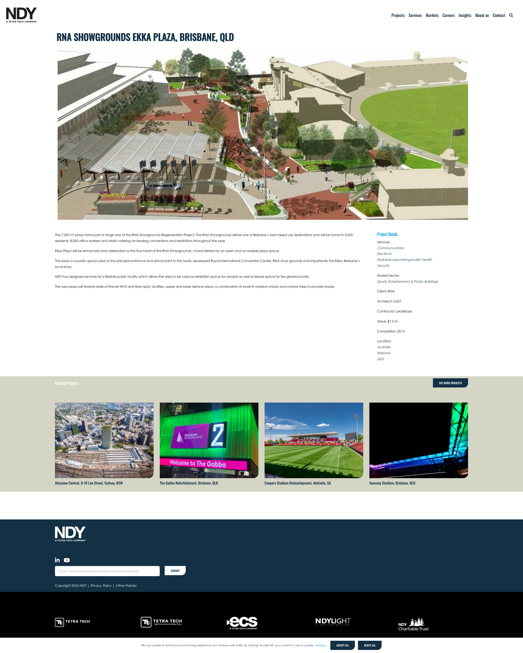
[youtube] (67, 560)
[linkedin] (57, 560)
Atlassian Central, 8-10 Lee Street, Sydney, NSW (89, 483)
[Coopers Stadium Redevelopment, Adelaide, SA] (314, 405)
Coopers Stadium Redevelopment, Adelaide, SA (298, 483)
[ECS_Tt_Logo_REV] (242, 618)
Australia (384, 347)
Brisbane (383, 353)
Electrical (384, 254)
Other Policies (125, 586)
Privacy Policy (101, 586)
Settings (320, 645)
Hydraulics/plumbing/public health (404, 260)
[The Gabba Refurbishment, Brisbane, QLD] (209, 405)
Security (383, 265)
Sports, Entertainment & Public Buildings (407, 281)
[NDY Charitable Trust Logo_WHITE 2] (414, 618)
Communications (390, 248)
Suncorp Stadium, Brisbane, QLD (392, 483)
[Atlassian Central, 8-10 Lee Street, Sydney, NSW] (104, 405)
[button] (511, 15)
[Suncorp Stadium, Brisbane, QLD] (418, 405)
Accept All (342, 645)
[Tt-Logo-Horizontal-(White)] (73, 618)
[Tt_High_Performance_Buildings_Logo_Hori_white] (161, 618)
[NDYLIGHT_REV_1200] (333, 618)
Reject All (369, 645)
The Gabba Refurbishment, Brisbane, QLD (189, 483)
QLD (380, 359)
